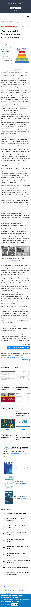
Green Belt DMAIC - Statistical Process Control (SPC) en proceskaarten (18, 573)
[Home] (15, 2)
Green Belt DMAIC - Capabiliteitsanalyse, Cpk (17, 567)
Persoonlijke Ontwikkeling (10, 590)
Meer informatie (15, 601)
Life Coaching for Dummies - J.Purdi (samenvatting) (15, 519)
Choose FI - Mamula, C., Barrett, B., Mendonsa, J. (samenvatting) (18, 561)
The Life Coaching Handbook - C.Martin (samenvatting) (16, 526)
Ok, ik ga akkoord (5, 604)
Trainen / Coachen (8, 586)
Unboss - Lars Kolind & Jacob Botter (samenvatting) (15, 540)
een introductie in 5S (6, 47)
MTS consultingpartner (13, 453)
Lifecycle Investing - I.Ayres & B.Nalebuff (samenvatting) (16, 533)
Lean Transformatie (20, 408)
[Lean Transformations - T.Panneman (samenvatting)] (9, 482)
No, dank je (15, 604)
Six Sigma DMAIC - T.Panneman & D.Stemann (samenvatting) (17, 547)
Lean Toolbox (14, 26)
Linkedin (25, 453)
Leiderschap (7, 593)
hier (26, 467)
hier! (25, 469)
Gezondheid (21, 590)
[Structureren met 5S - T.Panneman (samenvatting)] (9, 497)
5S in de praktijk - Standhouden (18, 347)
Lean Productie (8, 21)
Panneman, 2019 (15, 260)
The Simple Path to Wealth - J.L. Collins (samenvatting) (16, 554)
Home (2, 21)
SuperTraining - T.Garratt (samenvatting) (16, 513)
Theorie (24, 432)
